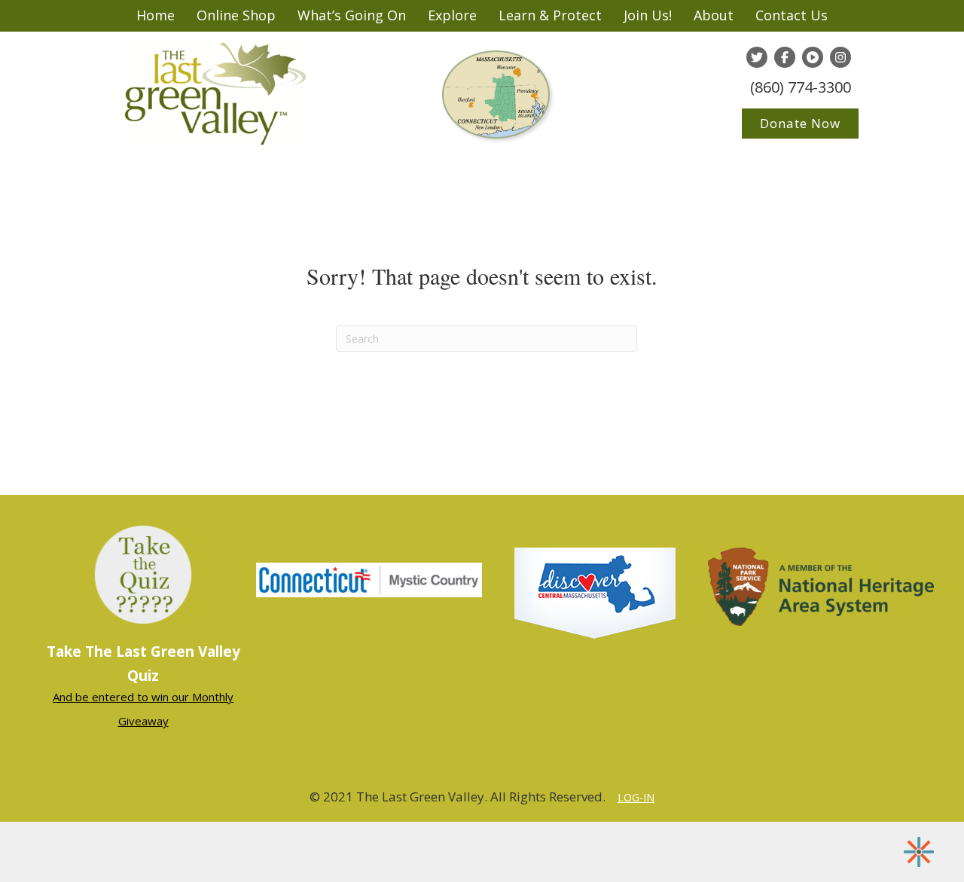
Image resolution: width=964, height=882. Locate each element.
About (714, 15)
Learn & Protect (550, 15)
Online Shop (236, 15)
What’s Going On (351, 15)
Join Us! (648, 15)
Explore (452, 15)
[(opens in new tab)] (369, 578)
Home (155, 15)
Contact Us (791, 15)
